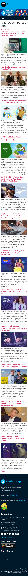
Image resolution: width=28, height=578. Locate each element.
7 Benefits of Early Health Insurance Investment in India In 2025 (14, 291)
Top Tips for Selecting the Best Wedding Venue (13, 68)
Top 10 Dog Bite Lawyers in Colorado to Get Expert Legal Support (12, 438)
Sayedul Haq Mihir (13, 498)
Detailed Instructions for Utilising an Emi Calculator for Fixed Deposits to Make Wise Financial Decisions (13, 33)
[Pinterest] (7, 534)
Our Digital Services (7, 537)
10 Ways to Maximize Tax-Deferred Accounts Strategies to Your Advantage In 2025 (13, 216)
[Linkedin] (10, 534)
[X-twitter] (5, 534)
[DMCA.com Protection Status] (4, 509)
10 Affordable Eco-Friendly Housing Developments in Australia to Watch (11, 139)
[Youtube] (18, 534)
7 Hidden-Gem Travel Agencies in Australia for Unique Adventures (13, 253)
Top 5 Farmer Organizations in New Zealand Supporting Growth (14, 365)
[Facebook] (2, 534)
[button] (3, 18)
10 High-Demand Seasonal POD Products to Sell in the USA (13, 101)
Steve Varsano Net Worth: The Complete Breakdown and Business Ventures (13, 403)
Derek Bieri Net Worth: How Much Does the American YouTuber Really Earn (12, 179)
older (3, 471)
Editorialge (23, 568)
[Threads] (16, 534)
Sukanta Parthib (13, 493)
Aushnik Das (14, 495)
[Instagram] (13, 534)
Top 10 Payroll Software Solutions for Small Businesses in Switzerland (14, 328)
